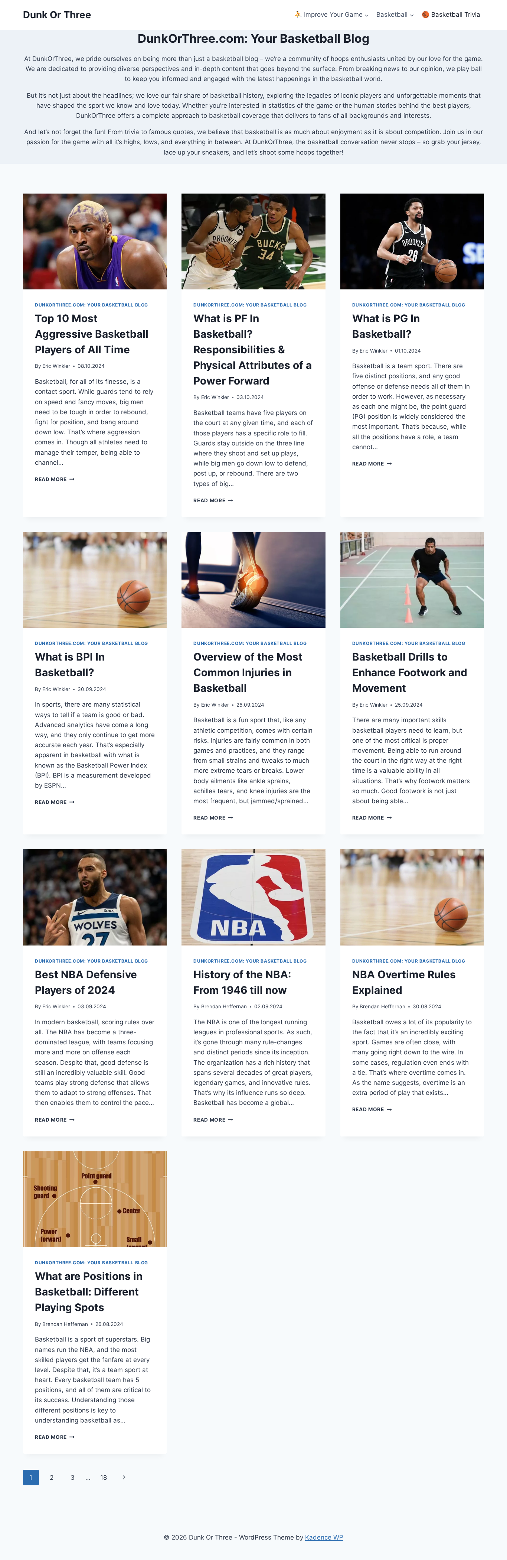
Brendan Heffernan (224, 1006)
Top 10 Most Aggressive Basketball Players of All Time (91, 334)
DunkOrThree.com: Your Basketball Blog (91, 305)
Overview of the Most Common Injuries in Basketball (247, 672)
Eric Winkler (56, 366)
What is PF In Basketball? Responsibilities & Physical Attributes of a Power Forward (252, 349)
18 (103, 1477)
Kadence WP (324, 1537)
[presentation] (95, 241)
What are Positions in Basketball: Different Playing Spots (89, 1292)
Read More (55, 479)
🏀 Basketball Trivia (451, 14)
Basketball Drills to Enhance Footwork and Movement (409, 672)
